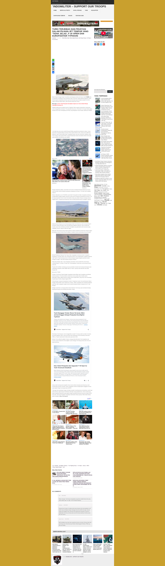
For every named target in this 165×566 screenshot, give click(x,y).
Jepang (108, 190)
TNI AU (102, 203)
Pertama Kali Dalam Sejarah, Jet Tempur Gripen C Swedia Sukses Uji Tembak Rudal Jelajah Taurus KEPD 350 (103, 167)
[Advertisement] (72, 50)
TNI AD (104, 201)
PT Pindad (105, 198)
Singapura (96, 201)
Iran (102, 190)
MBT (99, 196)
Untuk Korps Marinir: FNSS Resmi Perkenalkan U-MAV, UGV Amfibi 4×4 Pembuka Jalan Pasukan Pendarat (102, 171)
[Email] (72, 70)
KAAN (87, 96)
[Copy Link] (72, 68)
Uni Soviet (105, 204)
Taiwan (100, 201)
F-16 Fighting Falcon (72, 465)
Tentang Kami (79, 15)
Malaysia (96, 196)
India (95, 190)
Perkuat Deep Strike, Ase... (80, 1)
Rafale (109, 198)
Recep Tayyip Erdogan (57, 467)
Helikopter (94, 10)
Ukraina (99, 204)
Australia (104, 186)
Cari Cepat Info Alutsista (99, 89)
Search (110, 91)
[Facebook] (72, 62)
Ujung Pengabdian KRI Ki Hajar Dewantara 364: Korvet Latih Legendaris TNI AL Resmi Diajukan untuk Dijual (104, 101)
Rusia (106, 200)
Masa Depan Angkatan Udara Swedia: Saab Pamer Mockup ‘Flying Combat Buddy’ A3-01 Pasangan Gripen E (103, 175)
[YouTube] (104, 44)
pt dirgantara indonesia (98, 198)
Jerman (84, 465)
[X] (72, 64)
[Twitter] (101, 44)
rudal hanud (102, 200)
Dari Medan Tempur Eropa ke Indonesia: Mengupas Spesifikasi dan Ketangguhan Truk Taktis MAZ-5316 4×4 (103, 162)
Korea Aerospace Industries (103, 191)
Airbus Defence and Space (99, 184)
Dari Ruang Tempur (59, 15)
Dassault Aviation (101, 187)
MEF (102, 196)
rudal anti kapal (97, 200)
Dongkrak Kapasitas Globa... (93, 1)
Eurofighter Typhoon (63, 465)
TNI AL (97, 203)
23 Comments (54, 477)
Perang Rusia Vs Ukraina (100, 197)
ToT (107, 203)
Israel (104, 190)
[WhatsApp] (72, 60)
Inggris (98, 190)
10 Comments (54, 484)
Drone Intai (106, 187)
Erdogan (56, 465)
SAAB (111, 200)
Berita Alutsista (65, 10)
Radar (70, 15)
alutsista (97, 185)
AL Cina (105, 184)
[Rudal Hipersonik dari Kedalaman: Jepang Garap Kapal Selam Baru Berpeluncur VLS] (97, 539)
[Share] (72, 72)
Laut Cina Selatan (98, 194)
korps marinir (106, 193)
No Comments (55, 39)
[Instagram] (98, 44)
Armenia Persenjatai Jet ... (57, 3)
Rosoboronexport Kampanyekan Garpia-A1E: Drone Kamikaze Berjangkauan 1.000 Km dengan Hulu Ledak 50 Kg (103, 132)
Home (55, 10)
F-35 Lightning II (105, 188)
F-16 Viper (80, 465)
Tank (86, 10)
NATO (88, 465)
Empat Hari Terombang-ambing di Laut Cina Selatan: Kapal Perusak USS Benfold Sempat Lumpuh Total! (103, 150)
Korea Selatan (98, 193)
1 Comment (75, 477)
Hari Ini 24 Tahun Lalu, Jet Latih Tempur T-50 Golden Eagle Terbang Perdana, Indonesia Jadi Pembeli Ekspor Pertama (103, 125)
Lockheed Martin (107, 194)
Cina (96, 187)
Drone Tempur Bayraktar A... (65, 1)
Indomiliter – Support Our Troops (74, 556)
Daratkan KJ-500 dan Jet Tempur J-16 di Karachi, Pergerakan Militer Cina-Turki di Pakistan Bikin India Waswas (103, 180)
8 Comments (75, 487)
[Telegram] (72, 66)
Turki (64, 467)
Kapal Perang (77, 10)
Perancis (106, 196)
